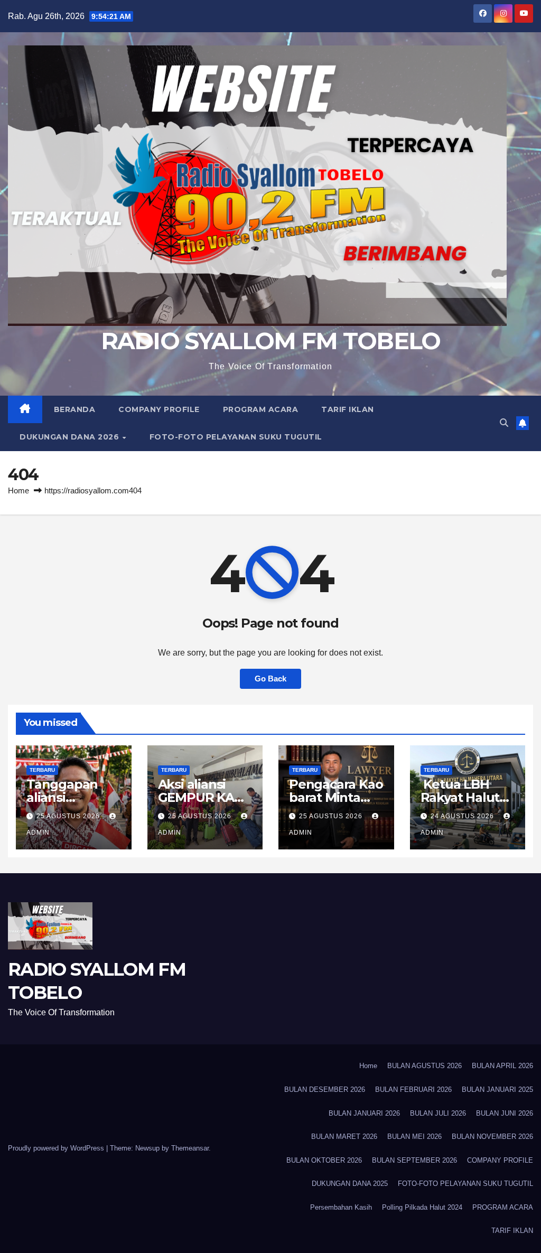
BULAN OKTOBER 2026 (324, 1160)
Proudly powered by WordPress (57, 1148)
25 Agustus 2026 (69, 816)
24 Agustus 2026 (463, 816)
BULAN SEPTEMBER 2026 (414, 1160)
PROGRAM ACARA (261, 409)
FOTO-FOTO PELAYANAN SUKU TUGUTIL (236, 437)
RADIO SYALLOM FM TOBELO (271, 340)
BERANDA (75, 409)
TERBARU (42, 770)
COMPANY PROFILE (159, 409)
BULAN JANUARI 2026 (364, 1113)
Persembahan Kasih (341, 1207)
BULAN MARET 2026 (344, 1136)
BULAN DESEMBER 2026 (324, 1089)
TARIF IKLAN (347, 409)
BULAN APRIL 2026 (502, 1066)
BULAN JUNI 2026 (504, 1113)
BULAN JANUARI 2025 (497, 1089)
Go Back (270, 678)
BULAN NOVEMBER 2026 (492, 1136)
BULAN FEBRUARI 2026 (413, 1089)
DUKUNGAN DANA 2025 (350, 1183)
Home (18, 490)
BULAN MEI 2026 (414, 1136)
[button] (504, 422)
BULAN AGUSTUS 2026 (424, 1066)
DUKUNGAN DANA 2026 (71, 437)
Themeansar (190, 1148)
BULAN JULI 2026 (438, 1113)
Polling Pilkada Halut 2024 (422, 1207)
